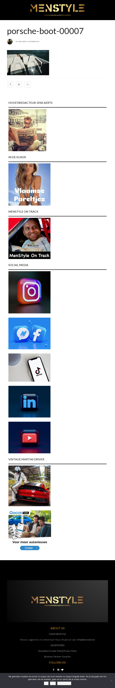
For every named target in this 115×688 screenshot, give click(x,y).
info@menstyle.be (86, 639)
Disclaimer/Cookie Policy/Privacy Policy (57, 651)
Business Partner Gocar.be (57, 656)
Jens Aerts (22, 41)
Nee (53, 683)
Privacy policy (64, 683)
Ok (46, 683)
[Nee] (111, 680)
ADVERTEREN (58, 645)
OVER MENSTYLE (57, 634)
